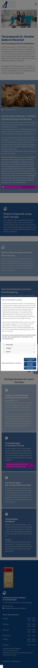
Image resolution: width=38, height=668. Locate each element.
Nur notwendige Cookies (30, 359)
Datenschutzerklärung (8, 363)
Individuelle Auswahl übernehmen (30, 364)
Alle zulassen (30, 368)
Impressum (18, 363)
